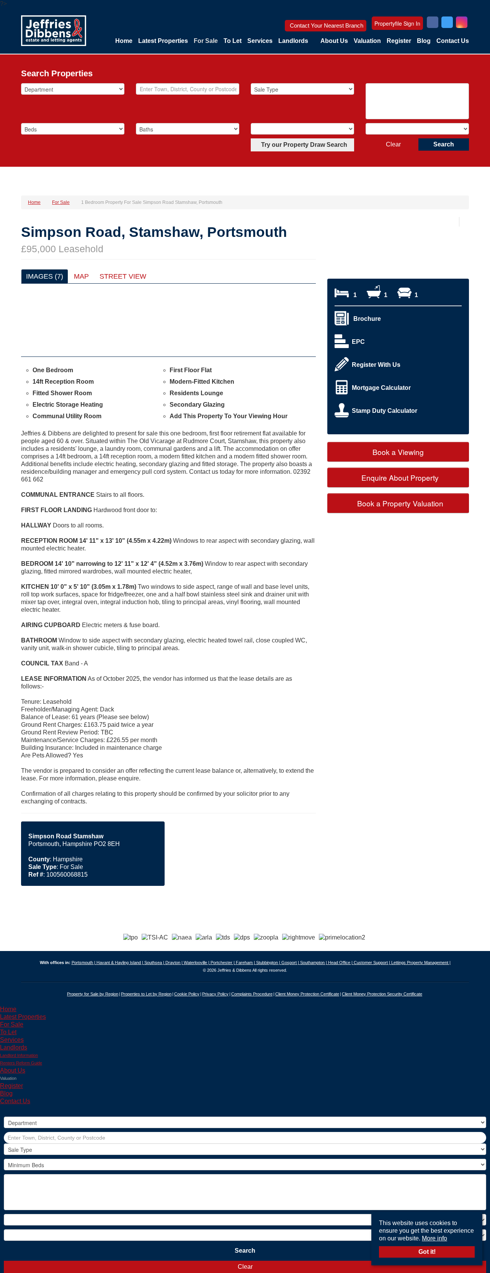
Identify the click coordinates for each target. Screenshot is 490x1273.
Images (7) (44, 276)
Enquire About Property (399, 477)
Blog (424, 41)
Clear (393, 144)
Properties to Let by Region (146, 994)
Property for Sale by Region (92, 994)
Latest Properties (163, 41)
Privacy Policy (215, 994)
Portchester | (223, 962)
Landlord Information (19, 1055)
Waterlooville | (197, 962)
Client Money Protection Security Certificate (382, 994)
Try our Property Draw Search (302, 144)
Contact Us (452, 41)
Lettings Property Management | (421, 962)
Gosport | (290, 962)
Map (81, 276)
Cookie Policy (186, 994)
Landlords (293, 41)
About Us (334, 41)
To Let (233, 41)
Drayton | (174, 962)
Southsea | (154, 962)
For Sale (206, 41)
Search (443, 144)
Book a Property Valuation (399, 503)
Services (260, 41)
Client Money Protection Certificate (307, 994)
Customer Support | (372, 962)
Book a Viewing (398, 452)
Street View (123, 276)
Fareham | (246, 962)
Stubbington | (268, 962)
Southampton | (314, 962)
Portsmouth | (84, 962)
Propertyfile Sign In (397, 23)
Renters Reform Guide (21, 1063)
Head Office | (341, 962)
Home (123, 41)
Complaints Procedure (252, 994)
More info (434, 1238)
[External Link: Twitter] (447, 23)
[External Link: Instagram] (461, 23)
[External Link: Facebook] (432, 23)
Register (399, 41)
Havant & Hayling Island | (120, 962)
